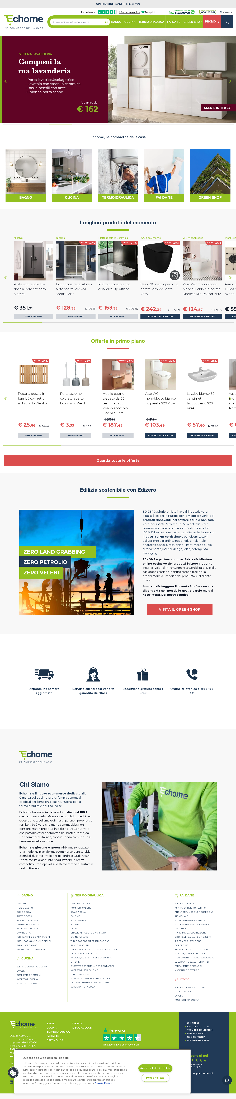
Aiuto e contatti (197, 1026)
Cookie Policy (195, 1037)
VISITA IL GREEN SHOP (179, 609)
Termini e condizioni (199, 1030)
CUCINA (51, 1027)
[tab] (22, 322)
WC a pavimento (150, 237)
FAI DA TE (53, 1036)
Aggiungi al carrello (160, 316)
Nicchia (18, 237)
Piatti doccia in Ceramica (113, 237)
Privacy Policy (195, 1033)
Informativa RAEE (197, 1040)
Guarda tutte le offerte (118, 460)
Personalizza (155, 1077)
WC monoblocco (193, 237)
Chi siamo (192, 1023)
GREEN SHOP (55, 1040)
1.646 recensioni (194, 1064)
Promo (77, 1023)
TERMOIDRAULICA (58, 1031)
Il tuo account (83, 1027)
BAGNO (51, 1023)
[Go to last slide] (5, 277)
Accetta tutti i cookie (155, 1068)
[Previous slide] (5, 81)
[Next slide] (230, 81)
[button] (13, 1072)
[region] (102, 1071)
